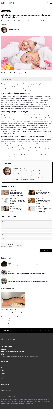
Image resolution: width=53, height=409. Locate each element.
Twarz (10, 24)
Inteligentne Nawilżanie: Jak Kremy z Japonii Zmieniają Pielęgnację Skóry (43, 210)
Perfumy (3, 373)
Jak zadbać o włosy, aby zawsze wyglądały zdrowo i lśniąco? (17, 210)
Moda (2, 370)
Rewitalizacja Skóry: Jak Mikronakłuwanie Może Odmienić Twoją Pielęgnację (17, 194)
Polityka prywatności (6, 390)
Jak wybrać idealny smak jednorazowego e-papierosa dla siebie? (29, 330)
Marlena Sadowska (14, 29)
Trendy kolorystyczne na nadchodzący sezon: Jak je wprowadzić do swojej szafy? (28, 281)
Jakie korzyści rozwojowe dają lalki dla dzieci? (12, 351)
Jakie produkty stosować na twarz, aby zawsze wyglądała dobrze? (17, 202)
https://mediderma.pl (6, 106)
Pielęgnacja (4, 24)
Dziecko (3, 365)
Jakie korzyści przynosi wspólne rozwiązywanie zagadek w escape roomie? (26, 273)
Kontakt (3, 388)
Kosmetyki (3, 367)
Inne (2, 378)
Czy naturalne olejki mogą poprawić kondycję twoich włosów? (43, 202)
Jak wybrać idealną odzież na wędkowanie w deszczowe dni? (23, 265)
